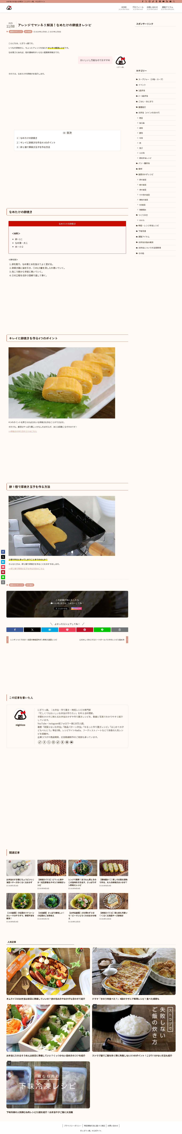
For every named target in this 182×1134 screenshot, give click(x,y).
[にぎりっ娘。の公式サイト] (9, 7)
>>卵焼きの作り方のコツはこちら (23, 431)
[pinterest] (160, 1)
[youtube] (163, 1)
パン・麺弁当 (144, 163)
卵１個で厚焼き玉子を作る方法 (35, 147)
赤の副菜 (142, 189)
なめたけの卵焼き (28, 138)
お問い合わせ (113, 1125)
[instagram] (149, 1)
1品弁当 (141, 90)
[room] (156, 1)
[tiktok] (153, 1)
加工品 (142, 123)
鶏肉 (141, 128)
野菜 (141, 118)
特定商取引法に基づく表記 (94, 1125)
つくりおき (143, 215)
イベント (142, 84)
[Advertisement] (67, 103)
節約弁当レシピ (145, 158)
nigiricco (20, 724)
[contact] (170, 1)
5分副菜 (142, 204)
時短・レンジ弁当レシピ (148, 225)
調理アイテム (143, 236)
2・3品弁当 (143, 96)
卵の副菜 (28, 31)
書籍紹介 (142, 107)
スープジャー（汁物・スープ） (151, 79)
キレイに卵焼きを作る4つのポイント (38, 142)
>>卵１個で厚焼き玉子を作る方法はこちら (26, 568)
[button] (14, 629)
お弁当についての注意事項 (149, 247)
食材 (140, 168)
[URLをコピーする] (119, 629)
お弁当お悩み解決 (145, 242)
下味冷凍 (142, 231)
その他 (141, 253)
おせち (142, 220)
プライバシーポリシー (72, 1125)
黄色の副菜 (143, 199)
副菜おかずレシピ (16, 31)
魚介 (141, 148)
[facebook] (142, 1)
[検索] (174, 1)
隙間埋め (142, 209)
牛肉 (141, 138)
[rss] (167, 1)
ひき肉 (142, 153)
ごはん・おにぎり (145, 101)
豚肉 (141, 133)
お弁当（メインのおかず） (149, 112)
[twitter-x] (146, 1)
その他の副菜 (144, 194)
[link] (40, 742)
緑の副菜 (142, 184)
